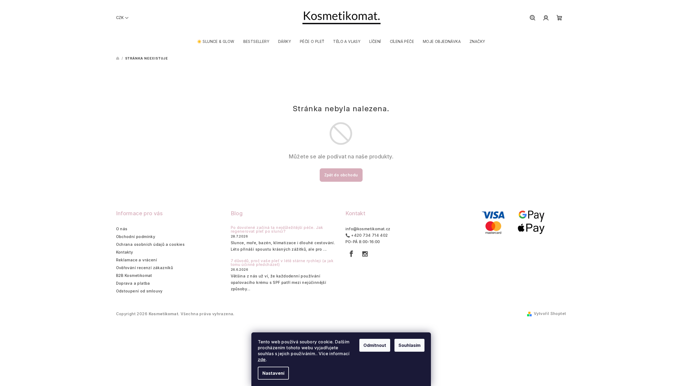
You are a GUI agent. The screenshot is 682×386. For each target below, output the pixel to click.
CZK (120, 17)
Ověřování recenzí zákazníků (144, 267)
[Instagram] (365, 254)
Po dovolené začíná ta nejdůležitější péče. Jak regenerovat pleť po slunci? (277, 229)
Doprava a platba (133, 283)
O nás (122, 229)
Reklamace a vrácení (136, 260)
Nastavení (273, 373)
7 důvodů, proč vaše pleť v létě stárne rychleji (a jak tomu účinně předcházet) (282, 262)
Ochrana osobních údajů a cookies (150, 244)
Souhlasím (409, 345)
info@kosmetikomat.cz (367, 229)
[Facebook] (351, 254)
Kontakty (124, 252)
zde (262, 359)
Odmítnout (374, 345)
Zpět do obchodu (341, 175)
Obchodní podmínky (135, 236)
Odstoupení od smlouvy (139, 291)
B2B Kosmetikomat (134, 275)
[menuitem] (216, 41)
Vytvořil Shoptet (550, 313)
